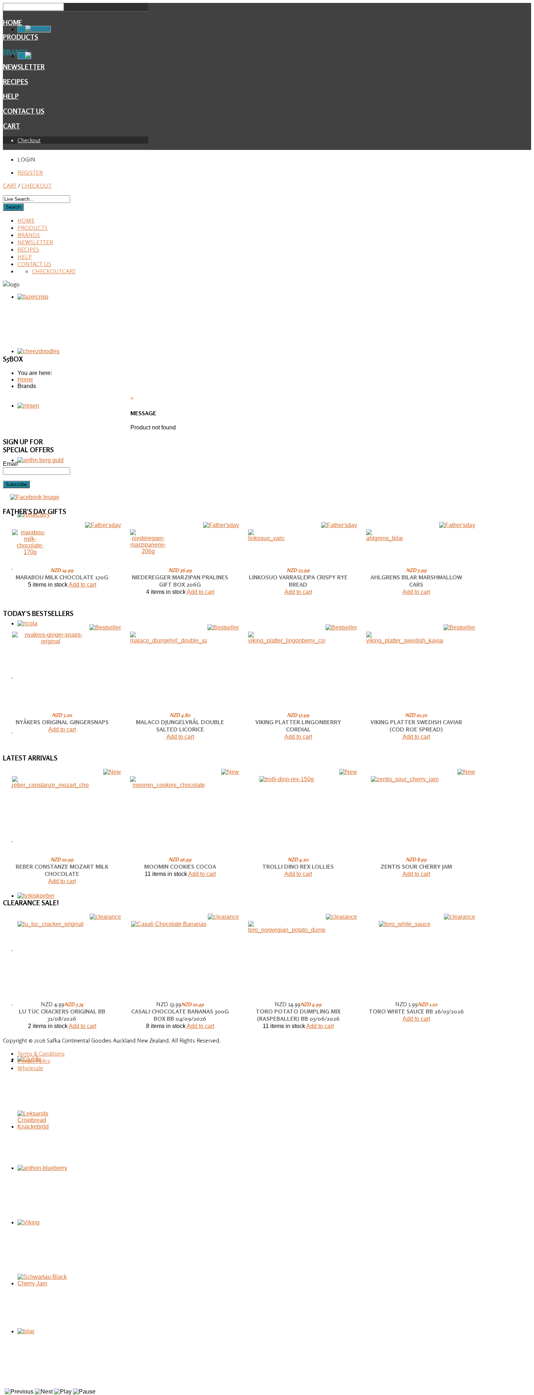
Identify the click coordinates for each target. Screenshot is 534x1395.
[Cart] (24, 55)
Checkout (29, 140)
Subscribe (16, 484)
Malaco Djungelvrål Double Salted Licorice (180, 725)
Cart (11, 126)
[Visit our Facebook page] (34, 497)
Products (32, 227)
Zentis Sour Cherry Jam (416, 866)
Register (30, 172)
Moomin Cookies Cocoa (180, 866)
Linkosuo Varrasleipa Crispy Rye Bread (298, 581)
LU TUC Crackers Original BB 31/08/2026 (62, 1015)
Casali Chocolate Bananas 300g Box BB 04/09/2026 (180, 1015)
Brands (28, 234)
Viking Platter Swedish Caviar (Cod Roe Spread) (416, 725)
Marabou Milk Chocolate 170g (62, 577)
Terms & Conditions (41, 1053)
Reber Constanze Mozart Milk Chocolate (62, 870)
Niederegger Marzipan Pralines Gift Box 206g (180, 581)
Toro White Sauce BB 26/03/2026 (416, 1011)
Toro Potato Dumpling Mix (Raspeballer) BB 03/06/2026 (298, 1015)
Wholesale (30, 1068)
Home (12, 22)
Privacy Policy (33, 1060)
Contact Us (23, 111)
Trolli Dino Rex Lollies (298, 866)
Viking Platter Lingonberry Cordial (298, 725)
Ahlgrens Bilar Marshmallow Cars (416, 581)
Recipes (15, 82)
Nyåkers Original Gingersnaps (62, 722)
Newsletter (35, 242)
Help (11, 96)
